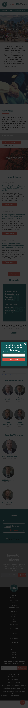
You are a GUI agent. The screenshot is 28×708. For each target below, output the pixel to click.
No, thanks (14, 363)
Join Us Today (14, 359)
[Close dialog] (25, 344)
